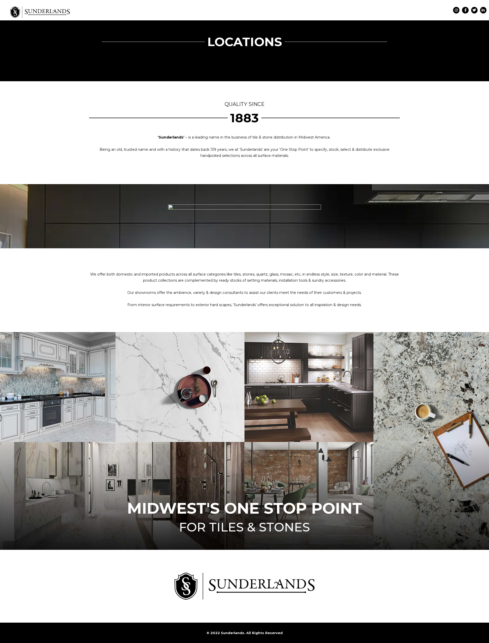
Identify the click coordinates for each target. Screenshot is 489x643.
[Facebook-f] (465, 10)
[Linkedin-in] (483, 10)
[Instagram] (456, 10)
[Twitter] (474, 10)
